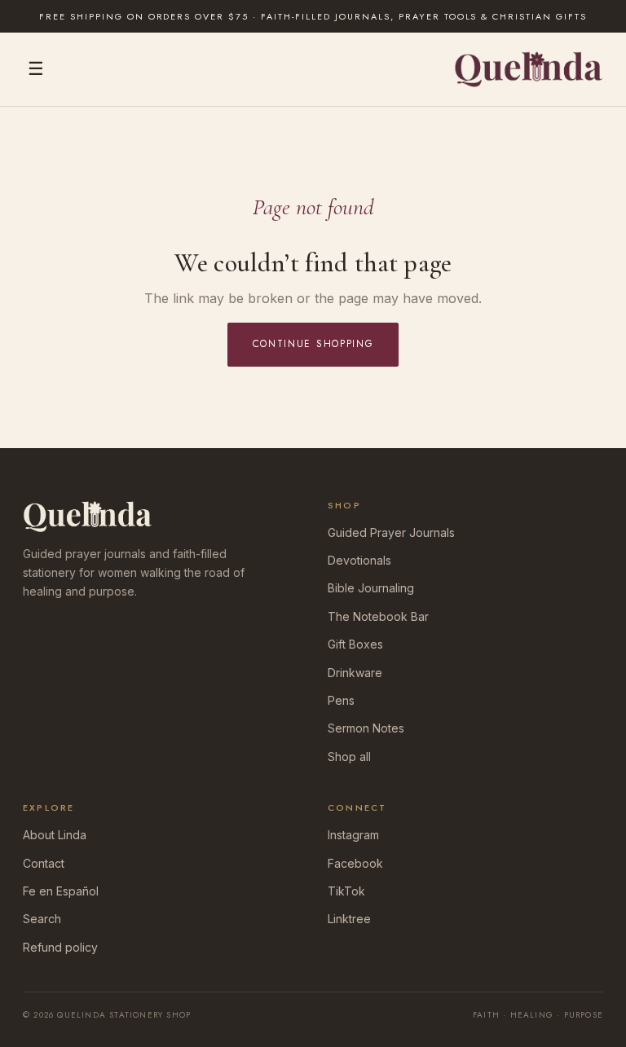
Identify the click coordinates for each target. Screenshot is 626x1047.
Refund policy (60, 947)
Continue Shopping (313, 344)
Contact (43, 863)
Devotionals (359, 560)
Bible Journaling (371, 588)
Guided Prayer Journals (391, 532)
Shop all (349, 756)
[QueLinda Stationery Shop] (528, 69)
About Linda (54, 835)
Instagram (353, 835)
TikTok (346, 891)
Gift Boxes (355, 644)
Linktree (349, 919)
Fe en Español (61, 891)
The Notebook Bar (378, 616)
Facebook (355, 863)
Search (42, 919)
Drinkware (355, 673)
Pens (341, 700)
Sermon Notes (366, 728)
